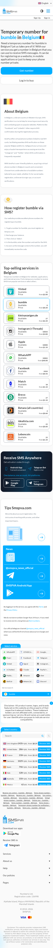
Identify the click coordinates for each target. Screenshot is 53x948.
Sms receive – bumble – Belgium (31, 798)
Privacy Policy (11, 610)
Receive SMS (44, 744)
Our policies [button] (26, 875)
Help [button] (26, 868)
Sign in (47, 18)
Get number (27, 70)
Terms (41, 607)
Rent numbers (34, 621)
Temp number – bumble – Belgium (24, 803)
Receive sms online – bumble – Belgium (18, 793)
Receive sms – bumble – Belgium (28, 795)
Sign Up (37, 18)
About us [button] (26, 861)
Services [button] (26, 854)
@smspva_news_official (35, 628)
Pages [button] (26, 883)
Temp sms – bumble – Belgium (34, 808)
